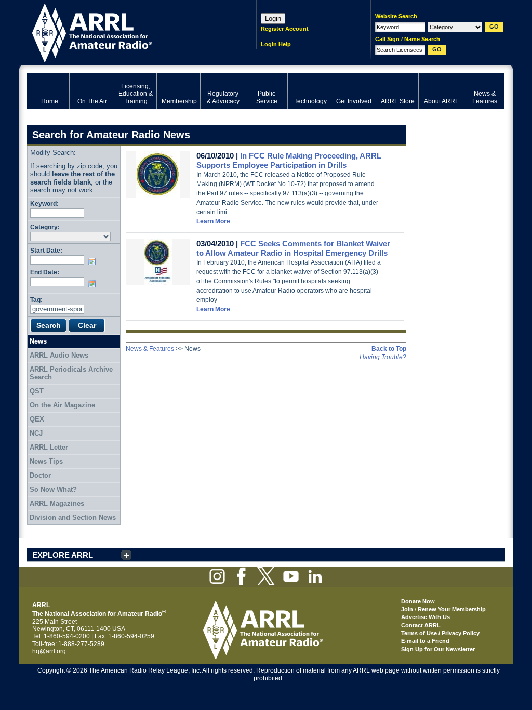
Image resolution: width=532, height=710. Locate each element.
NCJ (36, 433)
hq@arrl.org (49, 651)
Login (273, 18)
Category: (45, 226)
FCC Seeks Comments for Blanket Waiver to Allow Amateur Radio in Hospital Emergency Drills (293, 248)
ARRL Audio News (59, 355)
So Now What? (53, 489)
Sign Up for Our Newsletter (438, 649)
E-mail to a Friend (425, 641)
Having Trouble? (383, 357)
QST (37, 391)
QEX (37, 419)
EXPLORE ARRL (62, 554)
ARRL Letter (49, 447)
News (38, 341)
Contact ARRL (421, 625)
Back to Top (388, 348)
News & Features (150, 348)
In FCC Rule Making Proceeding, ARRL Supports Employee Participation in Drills (288, 160)
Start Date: (46, 250)
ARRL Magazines (57, 503)
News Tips (46, 461)
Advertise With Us (425, 617)
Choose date (94, 261)
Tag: (36, 299)
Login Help (276, 44)
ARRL (128, 31)
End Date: (44, 272)
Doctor (40, 475)
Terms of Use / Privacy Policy (440, 633)
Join (407, 609)
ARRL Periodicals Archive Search (71, 373)
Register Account (285, 28)
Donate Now (418, 601)
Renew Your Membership (452, 609)
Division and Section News (73, 517)
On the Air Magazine (62, 405)
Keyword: (44, 203)
